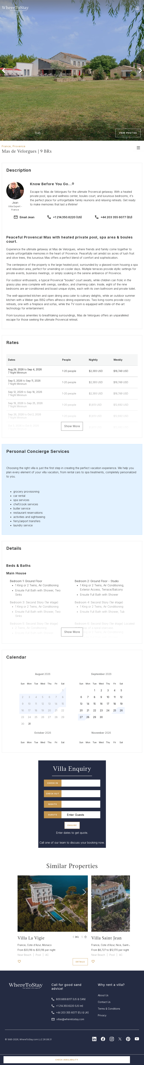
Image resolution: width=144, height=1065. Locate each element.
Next (140, 70)
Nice (118, 944)
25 (114, 710)
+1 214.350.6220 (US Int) (69, 1005)
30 (101, 717)
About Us (103, 995)
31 (29, 723)
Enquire (72, 825)
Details (80, 962)
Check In (52, 783)
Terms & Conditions (109, 1008)
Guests (52, 815)
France (6, 146)
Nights (52, 804)
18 (114, 703)
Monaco (47, 944)
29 (94, 717)
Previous (3, 70)
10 (108, 697)
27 (81, 717)
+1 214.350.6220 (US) (67, 217)
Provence (19, 146)
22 (94, 710)
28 (87, 717)
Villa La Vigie (31, 938)
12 (121, 697)
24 (107, 710)
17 (108, 703)
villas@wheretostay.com (70, 1019)
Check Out (52, 794)
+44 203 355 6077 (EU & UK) (72, 1012)
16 (101, 703)
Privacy (102, 1015)
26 (121, 710)
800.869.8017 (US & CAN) (71, 999)
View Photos (128, 133)
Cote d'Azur (34, 944)
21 (88, 710)
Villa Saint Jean (106, 938)
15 (94, 703)
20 (81, 710)
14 (88, 703)
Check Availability (66, 1060)
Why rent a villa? (111, 985)
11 (115, 697)
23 (101, 710)
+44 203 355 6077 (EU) (116, 217)
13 (81, 703)
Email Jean (27, 217)
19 (121, 703)
